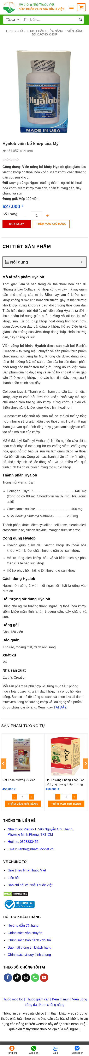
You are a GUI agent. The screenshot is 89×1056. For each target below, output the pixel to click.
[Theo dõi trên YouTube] (44, 977)
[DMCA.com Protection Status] (15, 893)
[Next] (85, 772)
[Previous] (3, 772)
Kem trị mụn (61, 999)
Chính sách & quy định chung (29, 954)
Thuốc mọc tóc (12, 999)
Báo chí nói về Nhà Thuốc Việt (30, 885)
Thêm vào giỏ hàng (51, 223)
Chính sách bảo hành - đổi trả (29, 940)
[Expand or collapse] (81, 262)
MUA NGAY (16, 224)
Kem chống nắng (51, 1004)
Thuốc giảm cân (37, 999)
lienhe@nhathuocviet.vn (35, 849)
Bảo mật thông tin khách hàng (29, 947)
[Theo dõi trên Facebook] (8, 977)
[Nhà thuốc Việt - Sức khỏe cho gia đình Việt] (34, 7)
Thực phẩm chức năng (45, 31)
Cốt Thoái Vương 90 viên (18, 779)
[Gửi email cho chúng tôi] (26, 977)
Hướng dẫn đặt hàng (23, 925)
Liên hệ (13, 878)
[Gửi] (80, 20)
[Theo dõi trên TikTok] (17, 977)
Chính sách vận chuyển (25, 933)
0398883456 (29, 841)
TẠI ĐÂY (60, 707)
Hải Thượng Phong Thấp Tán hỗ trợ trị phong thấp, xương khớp (65, 782)
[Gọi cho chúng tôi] (35, 977)
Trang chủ (14, 31)
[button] (71, 7)
